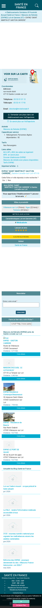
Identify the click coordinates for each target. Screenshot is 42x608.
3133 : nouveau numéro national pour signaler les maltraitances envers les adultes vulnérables (18, 536)
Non (9, 180)
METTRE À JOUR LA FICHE (21, 214)
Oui (3, 180)
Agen (28, 207)
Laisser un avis (21, 228)
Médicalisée (22, 222)
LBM (22, 583)
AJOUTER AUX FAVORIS (21, 237)
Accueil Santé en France (10, 15)
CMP (22, 581)
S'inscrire (21, 312)
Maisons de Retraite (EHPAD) (15, 129)
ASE (13, 581)
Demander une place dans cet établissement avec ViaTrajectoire (21, 116)
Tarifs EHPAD (8, 163)
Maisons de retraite (18, 585)
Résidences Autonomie (18, 590)
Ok (21, 601)
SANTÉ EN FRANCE (15, 575)
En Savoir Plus (21, 605)
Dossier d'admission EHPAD (14, 157)
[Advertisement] (21, 45)
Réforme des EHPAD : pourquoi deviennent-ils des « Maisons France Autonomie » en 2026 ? (18, 562)
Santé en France (21, 245)
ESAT (14, 583)
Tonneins (16, 210)
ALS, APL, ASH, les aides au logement (18, 152)
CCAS (18, 581)
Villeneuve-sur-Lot (10, 207)
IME (18, 583)
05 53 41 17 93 (20, 103)
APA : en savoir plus (11, 155)
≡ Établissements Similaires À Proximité (21, 12)
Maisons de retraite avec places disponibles (20, 160)
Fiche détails (21, 354)
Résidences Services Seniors (18, 588)
